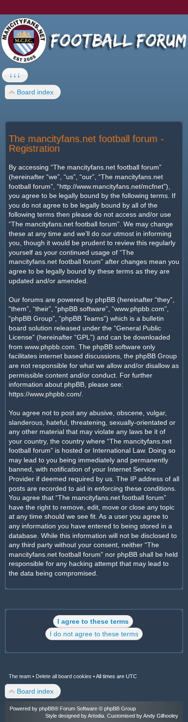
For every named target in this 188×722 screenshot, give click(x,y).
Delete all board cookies (64, 676)
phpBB (46, 708)
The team (20, 676)
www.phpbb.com (50, 347)
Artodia (96, 716)
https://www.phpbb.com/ (45, 394)
